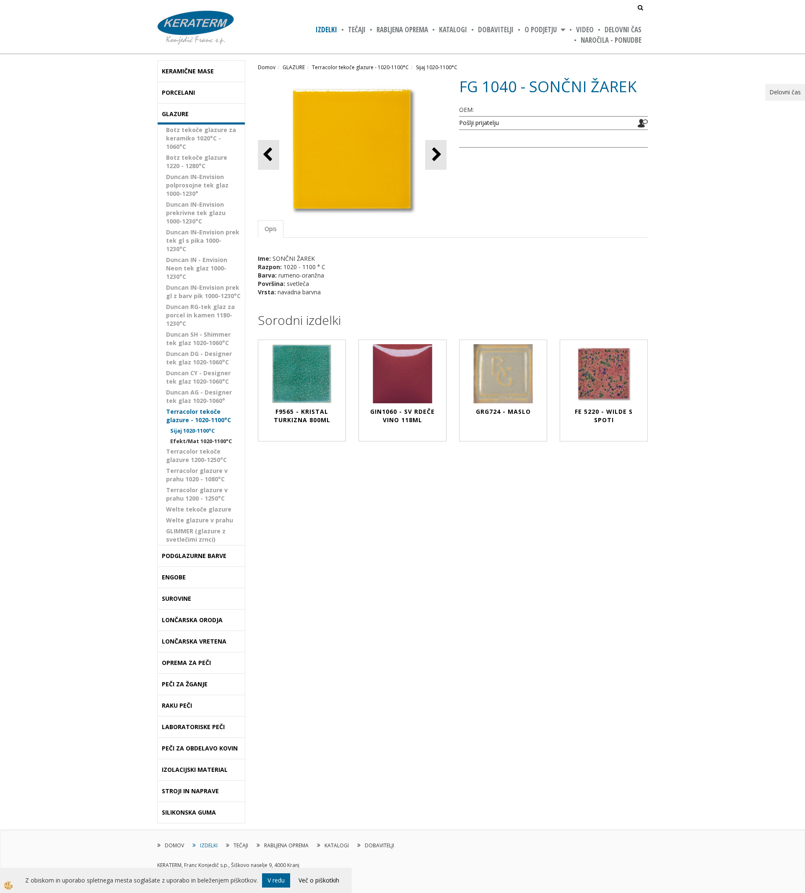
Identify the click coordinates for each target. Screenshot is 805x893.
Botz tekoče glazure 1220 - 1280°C (196, 161)
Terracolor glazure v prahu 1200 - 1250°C (197, 494)
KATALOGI (453, 29)
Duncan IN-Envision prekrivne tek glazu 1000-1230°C (196, 212)
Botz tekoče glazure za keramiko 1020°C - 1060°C (201, 138)
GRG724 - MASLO (503, 411)
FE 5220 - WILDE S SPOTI (604, 416)
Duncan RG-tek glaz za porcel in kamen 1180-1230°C (200, 315)
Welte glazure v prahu (199, 520)
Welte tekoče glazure (198, 509)
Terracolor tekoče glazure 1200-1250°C (196, 455)
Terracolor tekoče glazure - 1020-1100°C (198, 416)
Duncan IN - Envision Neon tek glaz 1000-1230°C (196, 268)
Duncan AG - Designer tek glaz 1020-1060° (199, 396)
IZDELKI (326, 29)
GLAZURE (294, 67)
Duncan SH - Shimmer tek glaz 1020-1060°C (198, 338)
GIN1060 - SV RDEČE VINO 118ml (402, 416)
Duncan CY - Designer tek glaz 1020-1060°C (198, 377)
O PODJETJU (541, 29)
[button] (436, 155)
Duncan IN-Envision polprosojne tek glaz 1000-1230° (197, 185)
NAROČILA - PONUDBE (611, 40)
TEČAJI (357, 29)
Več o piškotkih (319, 880)
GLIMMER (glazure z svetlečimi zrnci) (196, 535)
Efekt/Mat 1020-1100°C (201, 441)
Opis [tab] (271, 229)
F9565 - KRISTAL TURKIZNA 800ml (302, 416)
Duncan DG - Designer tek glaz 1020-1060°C (199, 358)
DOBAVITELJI (496, 29)
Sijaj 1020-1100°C (192, 430)
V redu (276, 880)
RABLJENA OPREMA (402, 29)
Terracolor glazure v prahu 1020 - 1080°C (197, 475)
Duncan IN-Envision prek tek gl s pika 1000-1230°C (202, 240)
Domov (266, 67)
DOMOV (174, 845)
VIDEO (585, 29)
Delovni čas (623, 29)
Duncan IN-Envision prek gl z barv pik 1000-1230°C (203, 291)
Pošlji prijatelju (479, 123)
